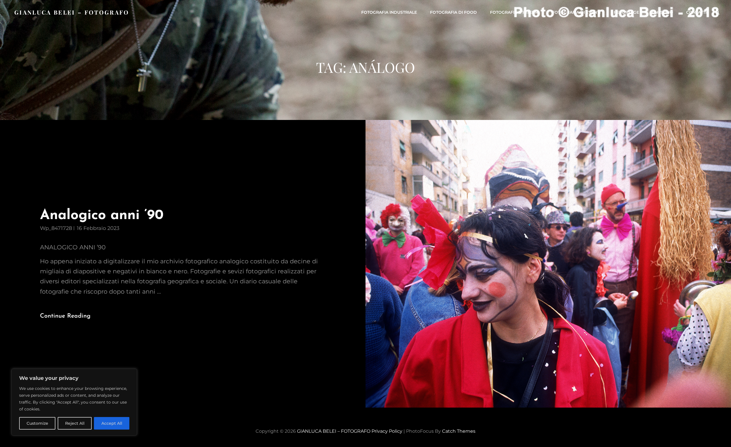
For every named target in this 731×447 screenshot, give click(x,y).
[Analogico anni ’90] (548, 264)
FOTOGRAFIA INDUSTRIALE (389, 12)
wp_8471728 (56, 228)
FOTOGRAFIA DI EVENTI (576, 12)
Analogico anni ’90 (102, 216)
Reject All (75, 423)
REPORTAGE (626, 12)
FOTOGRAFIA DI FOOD (453, 12)
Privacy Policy (386, 431)
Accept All (111, 423)
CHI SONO (662, 12)
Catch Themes (458, 431)
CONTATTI (696, 12)
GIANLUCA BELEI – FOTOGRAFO (71, 12)
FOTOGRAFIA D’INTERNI (514, 12)
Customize (37, 423)
